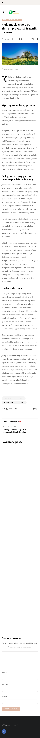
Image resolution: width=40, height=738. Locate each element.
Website (5, 696)
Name (4, 673)
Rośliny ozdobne (11, 587)
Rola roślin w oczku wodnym (18, 601)
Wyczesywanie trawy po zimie (14, 402)
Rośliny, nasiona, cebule (12, 20)
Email (5, 684)
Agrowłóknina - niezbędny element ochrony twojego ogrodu (17, 548)
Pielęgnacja (10, 531)
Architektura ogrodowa (14, 584)
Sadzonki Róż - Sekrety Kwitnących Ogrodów (15, 491)
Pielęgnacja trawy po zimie (13, 398)
